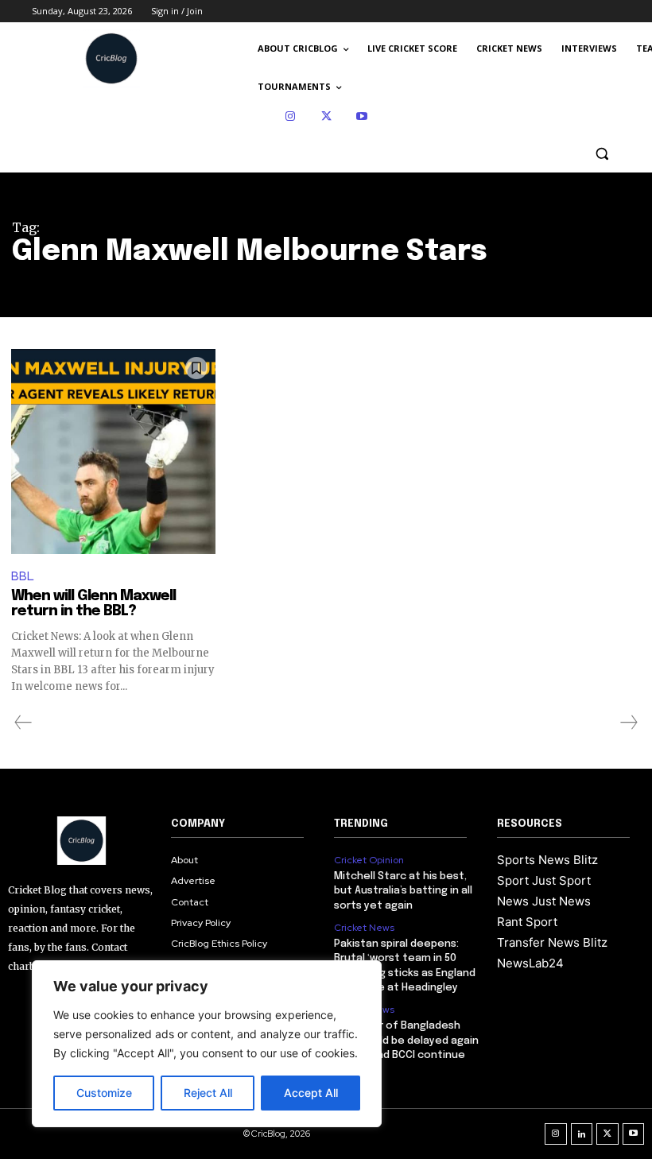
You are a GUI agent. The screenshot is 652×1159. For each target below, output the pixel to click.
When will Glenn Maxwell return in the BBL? (93, 604)
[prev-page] (23, 723)
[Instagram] (291, 116)
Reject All (208, 1092)
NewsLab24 (530, 963)
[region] (207, 1043)
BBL (22, 576)
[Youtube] (362, 116)
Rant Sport (527, 921)
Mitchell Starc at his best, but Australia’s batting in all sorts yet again (403, 890)
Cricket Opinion (369, 860)
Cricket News (364, 927)
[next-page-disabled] (628, 723)
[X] (326, 116)
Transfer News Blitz (552, 942)
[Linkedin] (582, 1134)
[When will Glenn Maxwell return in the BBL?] (113, 451)
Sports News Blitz (547, 859)
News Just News (544, 901)
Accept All (311, 1092)
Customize (104, 1092)
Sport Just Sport (544, 880)
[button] (601, 153)
